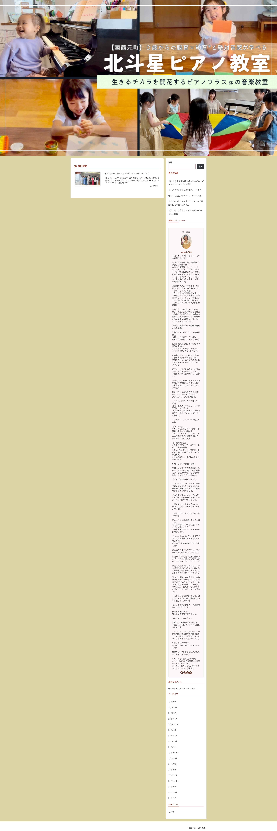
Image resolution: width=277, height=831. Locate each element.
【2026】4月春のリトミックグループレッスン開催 (185, 212)
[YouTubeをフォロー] (187, 672)
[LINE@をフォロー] (190, 672)
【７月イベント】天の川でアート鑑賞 (184, 189)
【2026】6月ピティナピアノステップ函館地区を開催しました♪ (185, 203)
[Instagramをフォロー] (184, 672)
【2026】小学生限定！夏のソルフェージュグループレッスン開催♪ (186, 182)
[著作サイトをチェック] (181, 672)
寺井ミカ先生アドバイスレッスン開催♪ (185, 195)
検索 (170, 162)
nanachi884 (186, 252)
